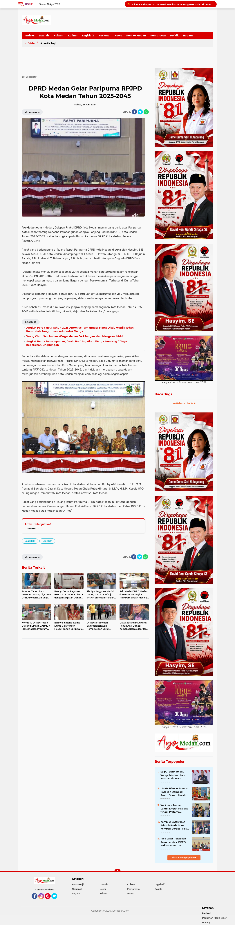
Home (28, 4)
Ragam (188, 35)
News (118, 35)
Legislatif (88, 35)
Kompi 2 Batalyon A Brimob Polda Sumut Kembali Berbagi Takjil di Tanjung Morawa (174, 825)
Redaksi (206, 913)
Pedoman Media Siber (214, 918)
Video (32, 43)
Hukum (58, 35)
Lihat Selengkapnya (183, 857)
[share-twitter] (140, 111)
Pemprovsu (158, 35)
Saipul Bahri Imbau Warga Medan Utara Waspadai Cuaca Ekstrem (172, 775)
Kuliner (73, 35)
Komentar (34, 112)
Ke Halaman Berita (183, 403)
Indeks (30, 35)
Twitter (56, 900)
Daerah (44, 35)
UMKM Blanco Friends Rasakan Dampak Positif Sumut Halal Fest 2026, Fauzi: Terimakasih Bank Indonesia (174, 792)
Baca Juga (164, 394)
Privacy (206, 922)
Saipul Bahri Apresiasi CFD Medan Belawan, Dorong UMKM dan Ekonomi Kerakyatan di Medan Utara (172, 4)
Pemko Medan (136, 35)
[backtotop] (117, 872)
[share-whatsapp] (146, 111)
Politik (174, 35)
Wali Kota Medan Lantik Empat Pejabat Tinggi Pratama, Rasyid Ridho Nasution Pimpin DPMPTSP (174, 809)
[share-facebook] (134, 111)
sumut (130, 893)
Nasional (104, 35)
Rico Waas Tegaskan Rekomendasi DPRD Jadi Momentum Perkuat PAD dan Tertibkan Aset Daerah (174, 842)
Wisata (103, 893)
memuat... (32, 528)
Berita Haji (49, 43)
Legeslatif (30, 541)
